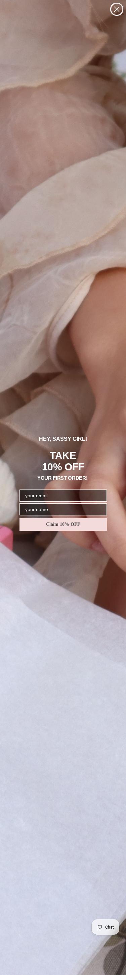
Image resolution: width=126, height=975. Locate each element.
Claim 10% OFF (63, 524)
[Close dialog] (117, 9)
